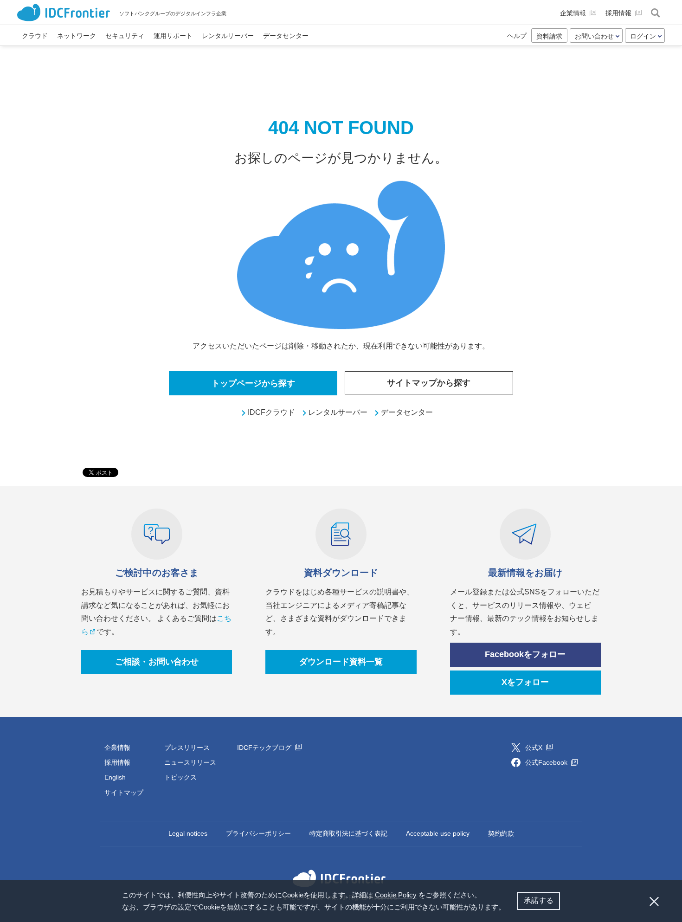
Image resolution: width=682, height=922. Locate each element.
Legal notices (187, 833)
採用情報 (117, 762)
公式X (534, 747)
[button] (508, 908)
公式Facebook (547, 762)
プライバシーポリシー (258, 833)
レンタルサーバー (337, 412)
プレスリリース (187, 747)
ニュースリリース (190, 762)
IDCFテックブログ (265, 747)
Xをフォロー (525, 682)
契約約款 (501, 833)
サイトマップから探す (428, 382)
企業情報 (117, 747)
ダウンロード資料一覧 (341, 661)
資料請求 (549, 36)
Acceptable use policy (438, 833)
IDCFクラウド (271, 412)
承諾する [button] (538, 900)
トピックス (180, 777)
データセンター (407, 412)
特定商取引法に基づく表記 (348, 833)
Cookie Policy (396, 895)
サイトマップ (123, 792)
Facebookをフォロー (525, 654)
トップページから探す (253, 383)
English (115, 777)
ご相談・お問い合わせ (157, 661)
